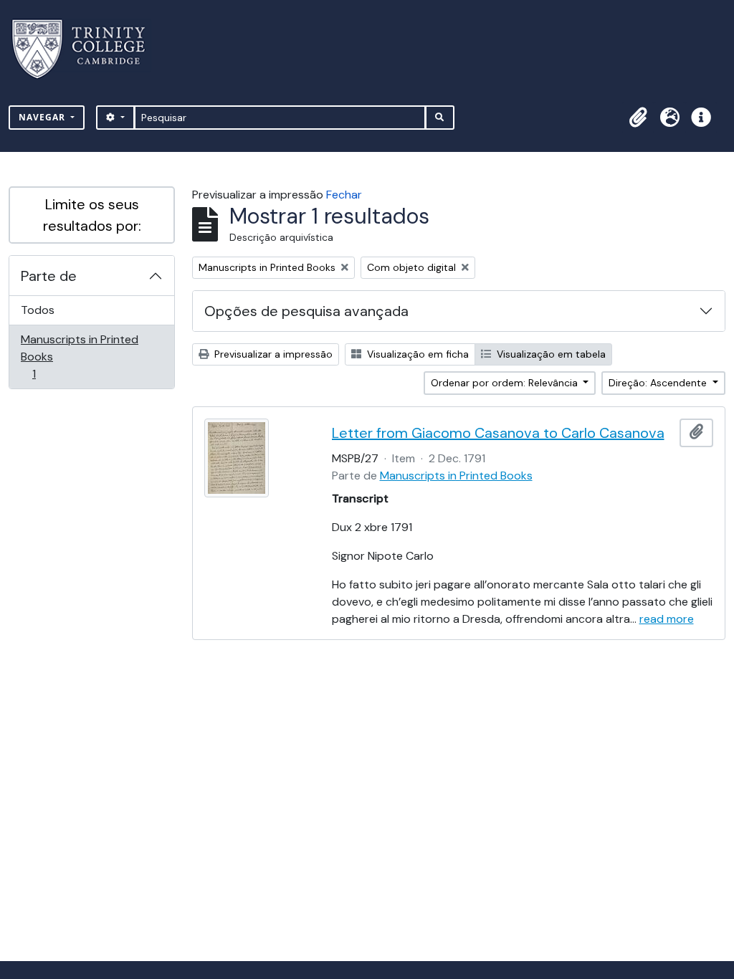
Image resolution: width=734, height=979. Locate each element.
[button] (638, 117)
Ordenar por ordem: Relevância (506, 382)
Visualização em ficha (416, 354)
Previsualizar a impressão (272, 354)
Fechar (344, 194)
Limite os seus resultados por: (92, 215)
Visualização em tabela (550, 354)
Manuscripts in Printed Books (79, 356)
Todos (37, 309)
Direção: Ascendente (659, 382)
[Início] (87, 49)
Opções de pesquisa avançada (306, 311)
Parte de (49, 276)
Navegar (43, 117)
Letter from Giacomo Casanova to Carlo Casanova (498, 432)
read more (666, 618)
